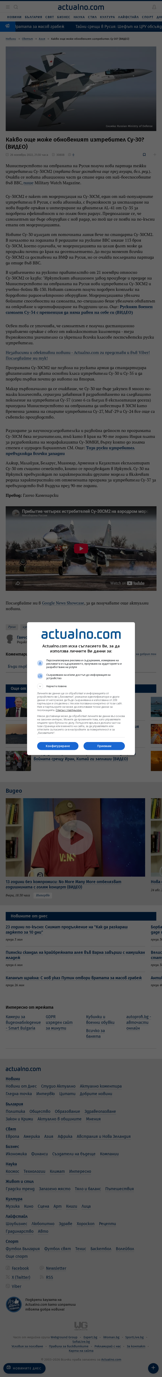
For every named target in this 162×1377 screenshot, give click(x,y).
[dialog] (81, 688)
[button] (81, 686)
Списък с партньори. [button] (69, 710)
